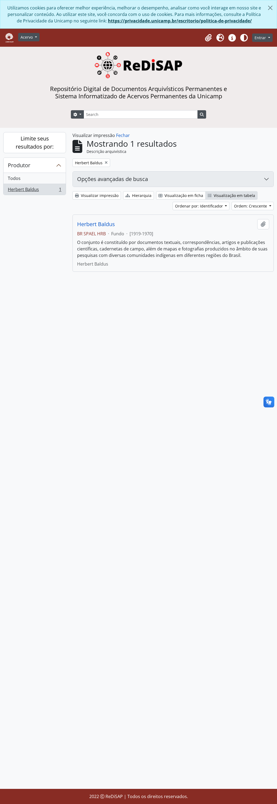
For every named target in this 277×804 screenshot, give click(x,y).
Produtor (19, 165)
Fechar (123, 135)
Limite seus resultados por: (35, 142)
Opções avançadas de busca (112, 179)
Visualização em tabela (234, 195)
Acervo (27, 37)
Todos (14, 178)
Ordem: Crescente (251, 206)
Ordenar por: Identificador (199, 206)
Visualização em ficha (183, 195)
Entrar (261, 37)
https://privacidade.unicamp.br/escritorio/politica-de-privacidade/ (180, 21)
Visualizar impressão (99, 195)
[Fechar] (270, 7)
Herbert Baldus (34, 190)
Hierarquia (141, 195)
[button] (208, 38)
